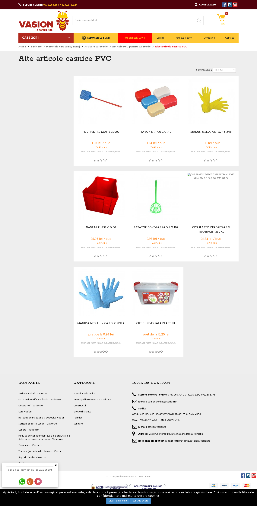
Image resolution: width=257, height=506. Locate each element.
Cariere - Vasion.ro (28, 430)
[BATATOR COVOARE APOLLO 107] (156, 196)
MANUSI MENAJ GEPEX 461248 (211, 132)
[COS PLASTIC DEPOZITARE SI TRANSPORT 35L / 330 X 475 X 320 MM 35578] (211, 196)
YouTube (235, 4)
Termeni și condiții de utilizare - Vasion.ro (41, 451)
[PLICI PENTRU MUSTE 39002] (101, 100)
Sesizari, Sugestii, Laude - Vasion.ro (37, 424)
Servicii (160, 38)
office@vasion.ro (157, 427)
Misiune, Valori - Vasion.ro (32, 394)
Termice (78, 418)
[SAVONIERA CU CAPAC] (156, 100)
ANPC (148, 477)
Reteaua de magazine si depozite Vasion (41, 418)
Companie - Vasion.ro (30, 445)
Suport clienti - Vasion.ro (32, 457)
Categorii (30, 38)
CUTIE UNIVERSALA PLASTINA (156, 323)
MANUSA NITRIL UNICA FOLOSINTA (101, 323)
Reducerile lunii (98, 38)
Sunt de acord (140, 501)
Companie (209, 38)
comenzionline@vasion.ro (162, 402)
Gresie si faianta (82, 412)
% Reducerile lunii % (85, 394)
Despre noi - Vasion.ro (30, 406)
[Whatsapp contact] (22, 481)
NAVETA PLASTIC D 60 (101, 228)
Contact (229, 38)
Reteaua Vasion (184, 38)
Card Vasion (25, 412)
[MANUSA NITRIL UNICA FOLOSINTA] (101, 292)
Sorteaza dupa (204, 70)
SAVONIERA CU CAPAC (156, 132)
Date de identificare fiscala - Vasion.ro (39, 400)
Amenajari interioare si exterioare (92, 400)
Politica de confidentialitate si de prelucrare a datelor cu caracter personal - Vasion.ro (44, 437)
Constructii (80, 406)
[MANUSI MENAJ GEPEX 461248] (211, 100)
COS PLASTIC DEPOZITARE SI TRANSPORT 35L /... (211, 230)
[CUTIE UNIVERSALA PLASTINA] (156, 292)
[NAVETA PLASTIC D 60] (101, 196)
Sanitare (78, 424)
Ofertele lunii (135, 38)
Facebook (224, 4)
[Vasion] (43, 21)
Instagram (230, 4)
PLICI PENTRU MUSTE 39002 (101, 132)
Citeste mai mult (118, 501)
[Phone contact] (30, 481)
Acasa (22, 47)
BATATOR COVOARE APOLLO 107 (156, 228)
